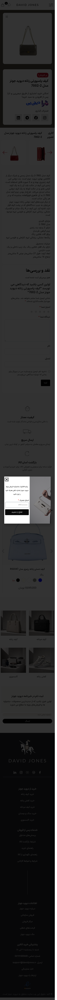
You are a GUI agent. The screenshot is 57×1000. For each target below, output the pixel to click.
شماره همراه (24, 500)
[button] (6, 479)
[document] (27, 500)
